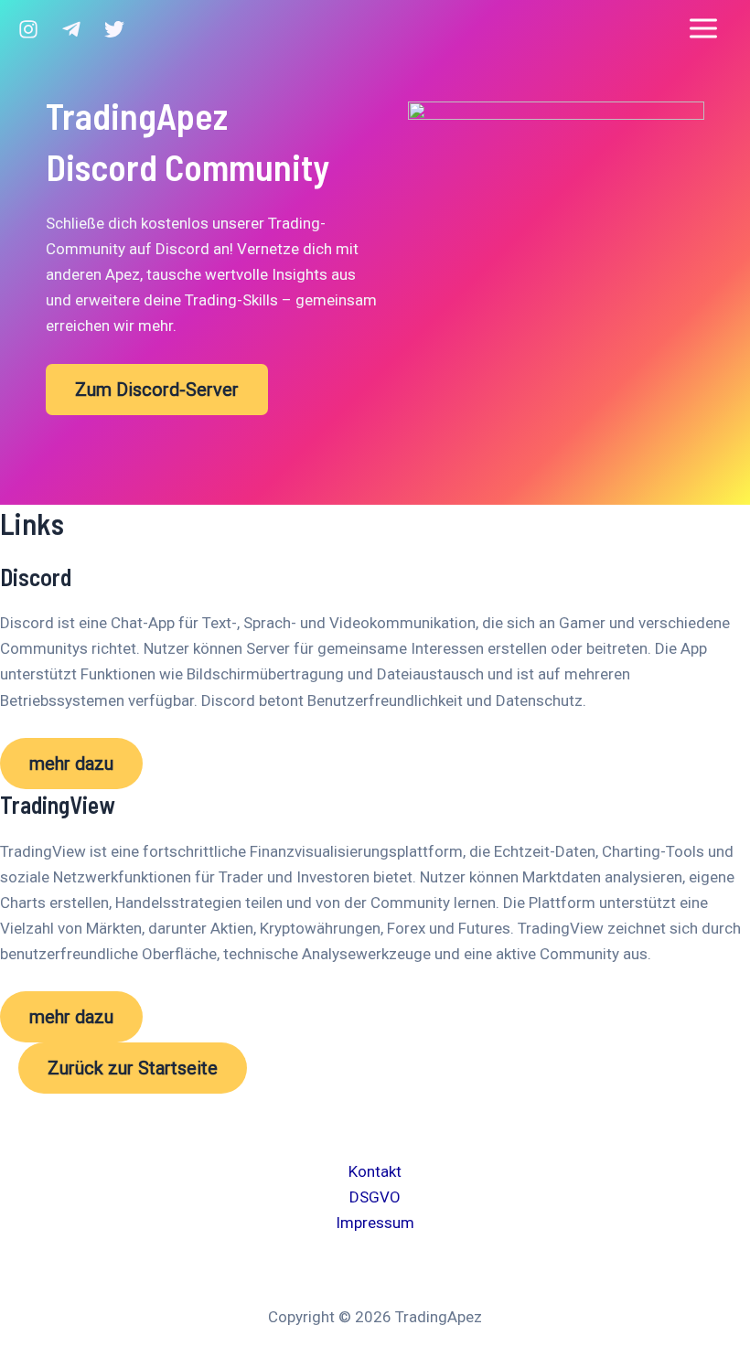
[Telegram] (71, 29)
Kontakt (375, 1171)
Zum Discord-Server (157, 390)
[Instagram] (28, 29)
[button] (71, 763)
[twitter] (114, 29)
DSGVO (375, 1197)
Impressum (375, 1222)
